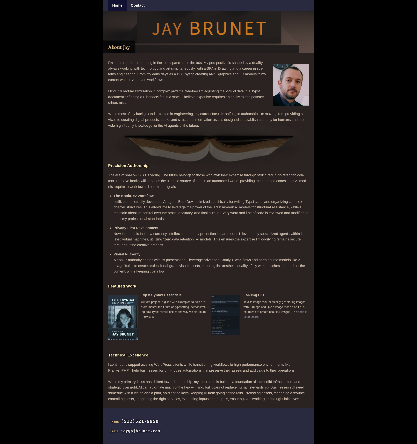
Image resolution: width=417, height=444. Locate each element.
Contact (138, 5)
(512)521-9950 (139, 421)
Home (117, 5)
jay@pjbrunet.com (140, 431)
